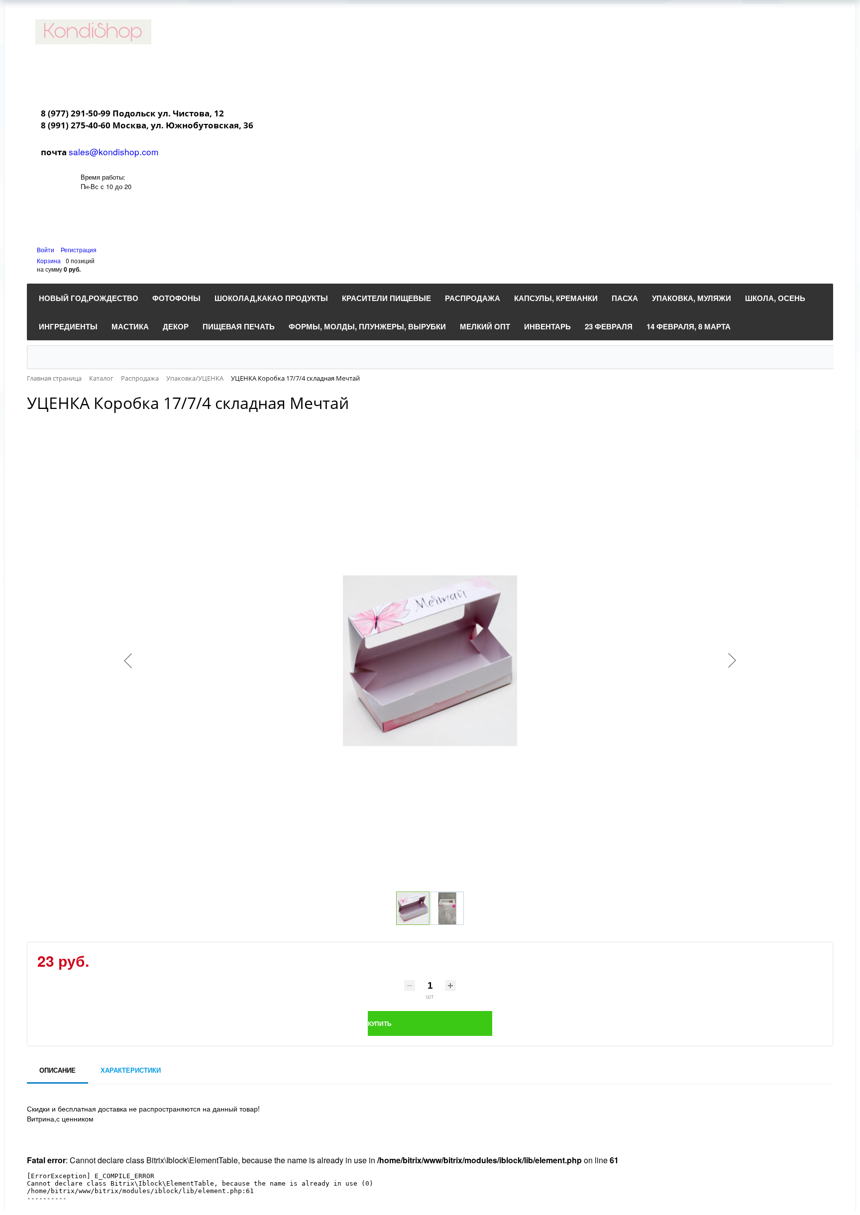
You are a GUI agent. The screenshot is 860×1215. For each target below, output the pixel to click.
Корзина (49, 260)
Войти (46, 249)
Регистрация (79, 249)
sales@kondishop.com (114, 151)
